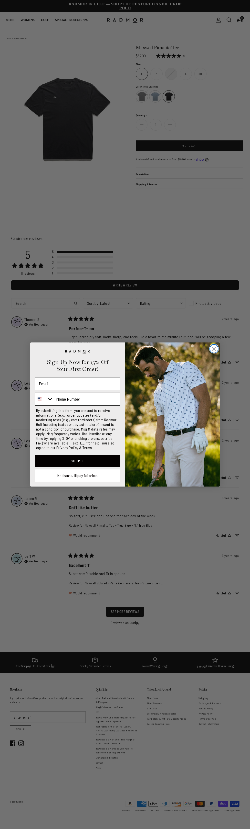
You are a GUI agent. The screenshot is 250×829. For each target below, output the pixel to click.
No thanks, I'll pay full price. (77, 475)
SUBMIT (77, 460)
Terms (87, 447)
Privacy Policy (67, 447)
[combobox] (44, 399)
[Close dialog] (214, 348)
